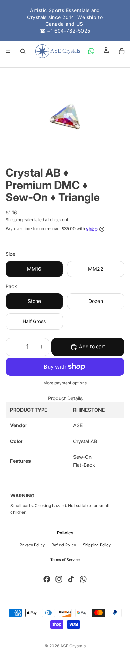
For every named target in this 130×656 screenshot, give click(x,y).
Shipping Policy (97, 545)
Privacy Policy (32, 545)
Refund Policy (64, 545)
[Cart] (121, 51)
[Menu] (8, 52)
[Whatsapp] (83, 579)
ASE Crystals (73, 645)
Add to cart (92, 346)
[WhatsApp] (91, 51)
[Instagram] (59, 579)
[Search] (23, 51)
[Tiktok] (71, 579)
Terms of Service (65, 560)
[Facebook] (47, 579)
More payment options (65, 382)
